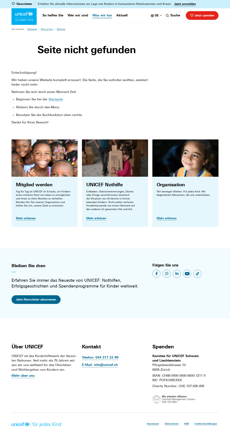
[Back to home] (24, 16)
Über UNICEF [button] (27, 347)
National (61, 29)
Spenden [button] (163, 347)
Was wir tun (47, 29)
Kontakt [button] (91, 347)
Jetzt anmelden (185, 4)
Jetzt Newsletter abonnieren (36, 299)
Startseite (32, 29)
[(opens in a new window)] (175, 399)
